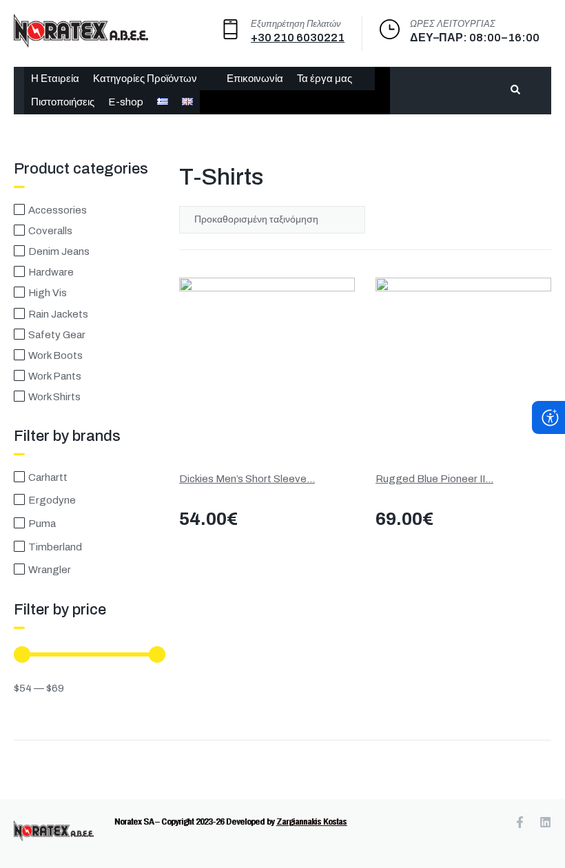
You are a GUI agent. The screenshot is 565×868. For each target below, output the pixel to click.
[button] (153, 79)
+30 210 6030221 (298, 37)
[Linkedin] (545, 822)
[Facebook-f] (520, 822)
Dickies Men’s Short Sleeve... (247, 478)
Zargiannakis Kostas (311, 821)
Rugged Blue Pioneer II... (434, 478)
